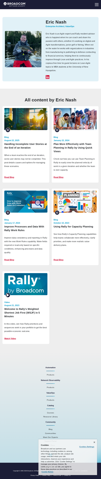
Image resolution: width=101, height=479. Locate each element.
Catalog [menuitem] (50, 405)
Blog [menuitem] (50, 429)
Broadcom (30, 471)
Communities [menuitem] (50, 433)
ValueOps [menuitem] (50, 393)
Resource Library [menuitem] (50, 417)
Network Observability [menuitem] (50, 380)
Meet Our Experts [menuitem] (50, 437)
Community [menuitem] (51, 422)
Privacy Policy (35, 475)
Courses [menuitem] (50, 413)
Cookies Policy (46, 475)
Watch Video (10, 339)
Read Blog (9, 177)
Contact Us (67, 475)
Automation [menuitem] (50, 367)
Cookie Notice (47, 472)
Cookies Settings (86, 447)
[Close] (94, 442)
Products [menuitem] (50, 375)
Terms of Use (57, 475)
